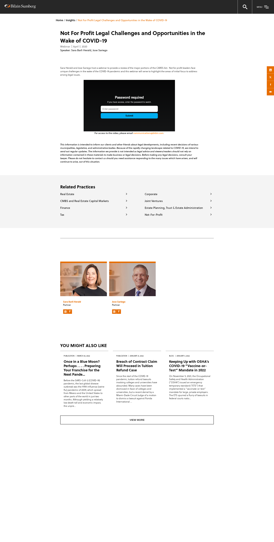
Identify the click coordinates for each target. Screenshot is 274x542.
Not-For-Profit (154, 215)
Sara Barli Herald (81, 50)
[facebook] (270, 84)
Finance (65, 208)
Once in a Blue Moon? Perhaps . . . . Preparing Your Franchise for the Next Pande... (82, 368)
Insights (70, 20)
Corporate (151, 194)
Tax (62, 215)
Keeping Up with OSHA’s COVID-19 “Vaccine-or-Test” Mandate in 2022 (189, 365)
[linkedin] (270, 69)
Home (59, 20)
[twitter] (270, 77)
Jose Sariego (100, 50)
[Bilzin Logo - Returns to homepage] (20, 6)
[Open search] (245, 7)
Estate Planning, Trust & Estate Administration (174, 208)
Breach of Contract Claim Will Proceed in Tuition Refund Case (136, 365)
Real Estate (67, 194)
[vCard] (70, 311)
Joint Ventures (154, 201)
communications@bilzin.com (148, 133)
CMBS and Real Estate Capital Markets (84, 201)
